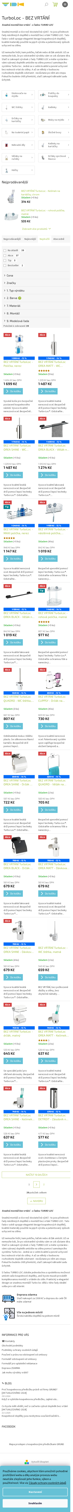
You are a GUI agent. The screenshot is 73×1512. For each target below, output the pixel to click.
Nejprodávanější (12, 239)
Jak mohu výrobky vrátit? (15, 1372)
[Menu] (65, 4)
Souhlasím (35, 1503)
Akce (13, 255)
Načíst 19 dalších (36, 1174)
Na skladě (16, 250)
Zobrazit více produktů (34, 228)
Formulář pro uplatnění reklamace (19, 1363)
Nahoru (38, 1200)
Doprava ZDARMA (11, 1368)
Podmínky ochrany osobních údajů (20, 1350)
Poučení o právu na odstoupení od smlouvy (24, 1354)
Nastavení (35, 1492)
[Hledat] (46, 4)
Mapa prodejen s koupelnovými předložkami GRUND (36, 1444)
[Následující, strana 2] (36, 1184)
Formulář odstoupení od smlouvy (19, 1359)
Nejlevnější (30, 239)
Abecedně (58, 239)
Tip (11, 260)
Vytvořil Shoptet (40, 1462)
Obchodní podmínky (12, 1345)
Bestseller (15, 265)
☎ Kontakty (8, 1341)
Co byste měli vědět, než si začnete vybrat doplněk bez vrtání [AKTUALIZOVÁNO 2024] (35, 1408)
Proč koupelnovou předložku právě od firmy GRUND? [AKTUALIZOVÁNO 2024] (29, 1391)
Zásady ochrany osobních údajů (47, 1483)
